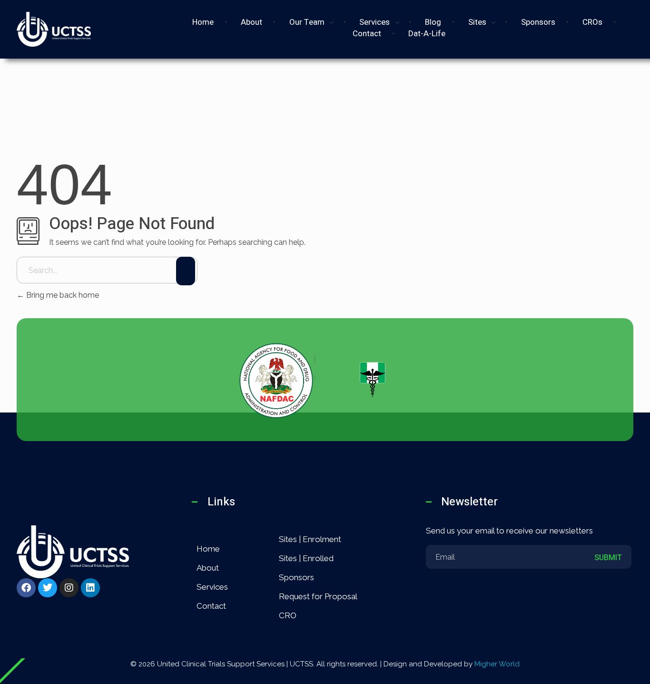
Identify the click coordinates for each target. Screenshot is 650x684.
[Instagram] (69, 587)
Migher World (497, 664)
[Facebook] (26, 587)
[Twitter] (47, 587)
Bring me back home (61, 295)
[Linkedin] (90, 587)
